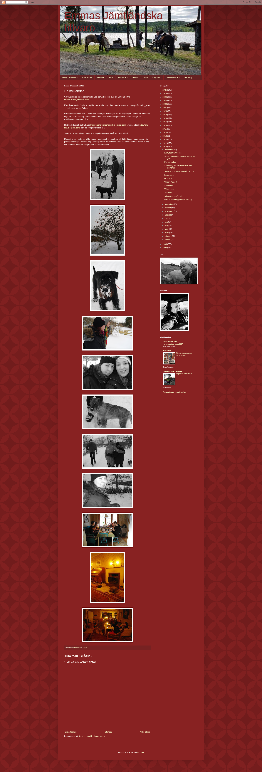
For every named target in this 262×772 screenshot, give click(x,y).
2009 (165, 244)
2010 (165, 147)
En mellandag (170, 162)
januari (168, 240)
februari (168, 236)
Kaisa (145, 77)
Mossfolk (167, 351)
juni (166, 222)
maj (166, 225)
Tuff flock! (168, 193)
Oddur (135, 77)
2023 (165, 100)
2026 (165, 90)
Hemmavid (87, 77)
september (169, 211)
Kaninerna (123, 77)
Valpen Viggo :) (170, 182)
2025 (165, 93)
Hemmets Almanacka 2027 (173, 344)
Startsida (108, 732)
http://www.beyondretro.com (76, 100)
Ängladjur (156, 77)
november (169, 204)
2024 (165, 97)
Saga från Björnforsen (184, 374)
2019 (165, 115)
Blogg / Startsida (70, 77)
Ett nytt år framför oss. (173, 153)
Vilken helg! (169, 189)
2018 (165, 118)
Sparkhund (168, 186)
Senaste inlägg (71, 732)
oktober (168, 208)
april (167, 229)
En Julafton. (169, 175)
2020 (165, 111)
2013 (165, 136)
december (169, 150)
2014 (165, 132)
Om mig (188, 77)
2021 (165, 108)
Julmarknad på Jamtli (173, 196)
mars (167, 233)
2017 (165, 122)
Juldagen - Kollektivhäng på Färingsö (179, 171)
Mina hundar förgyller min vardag (178, 200)
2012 (165, 139)
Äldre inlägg (145, 732)
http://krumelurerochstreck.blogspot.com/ (108, 125)
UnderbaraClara (170, 342)
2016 (165, 125)
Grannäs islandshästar (173, 371)
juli (166, 218)
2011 (165, 143)
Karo (111, 77)
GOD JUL (168, 178)
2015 (165, 129)
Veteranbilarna (173, 77)
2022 (165, 104)
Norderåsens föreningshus (174, 392)
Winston (100, 77)
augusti (168, 215)
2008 (165, 248)
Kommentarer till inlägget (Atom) (92, 736)
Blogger (140, 752)
